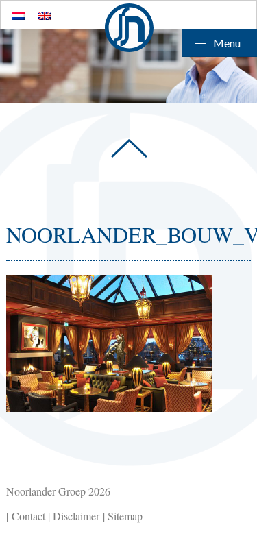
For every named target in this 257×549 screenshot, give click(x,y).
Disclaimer (76, 516)
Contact (28, 516)
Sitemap (125, 516)
